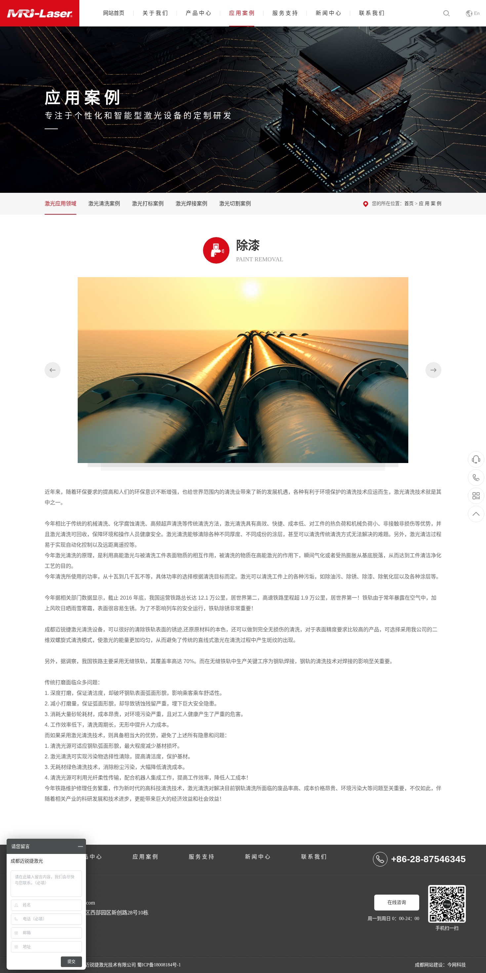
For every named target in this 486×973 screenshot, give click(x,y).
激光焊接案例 (191, 203)
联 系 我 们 (371, 13)
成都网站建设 (429, 964)
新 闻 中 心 (328, 13)
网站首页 (113, 13)
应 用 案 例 (241, 13)
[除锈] (433, 370)
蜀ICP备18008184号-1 (159, 964)
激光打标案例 (148, 203)
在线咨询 (396, 902)
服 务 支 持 (285, 13)
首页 (409, 203)
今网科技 (456, 964)
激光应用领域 (60, 203)
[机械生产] (53, 370)
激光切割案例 (235, 203)
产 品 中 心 (198, 13)
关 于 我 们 (155, 13)
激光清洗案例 (104, 203)
